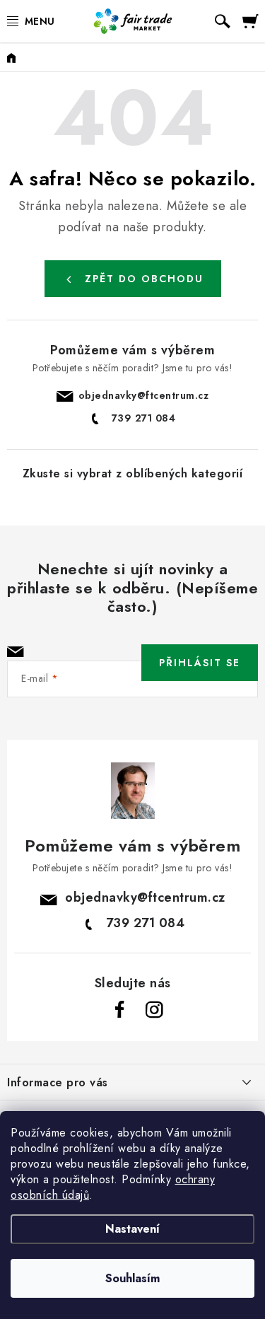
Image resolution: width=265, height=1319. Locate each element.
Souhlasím (132, 1278)
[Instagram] (154, 1009)
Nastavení (132, 1229)
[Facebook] (120, 1009)
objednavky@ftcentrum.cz (143, 395)
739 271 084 (144, 418)
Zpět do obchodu (144, 279)
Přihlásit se (199, 663)
